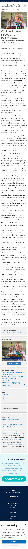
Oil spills (5, 401)
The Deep (12, 507)
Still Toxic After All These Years (12, 445)
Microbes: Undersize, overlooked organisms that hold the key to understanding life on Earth (12, 424)
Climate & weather (13, 509)
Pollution (5, 399)
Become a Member (13, 499)
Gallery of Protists (8, 430)
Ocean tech (13, 512)
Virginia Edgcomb (8, 410)
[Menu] (25, 5)
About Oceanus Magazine (13, 492)
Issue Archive (12, 520)
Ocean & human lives (13, 510)
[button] (25, 524)
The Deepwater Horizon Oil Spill (12, 332)
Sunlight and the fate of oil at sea (13, 376)
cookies (8, 531)
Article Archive (13, 518)
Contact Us (13, 494)
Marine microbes (8, 397)
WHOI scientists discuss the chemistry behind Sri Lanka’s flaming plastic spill (14, 384)
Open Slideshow (14, 363)
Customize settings (14, 546)
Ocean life (6, 394)
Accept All (14, 541)
